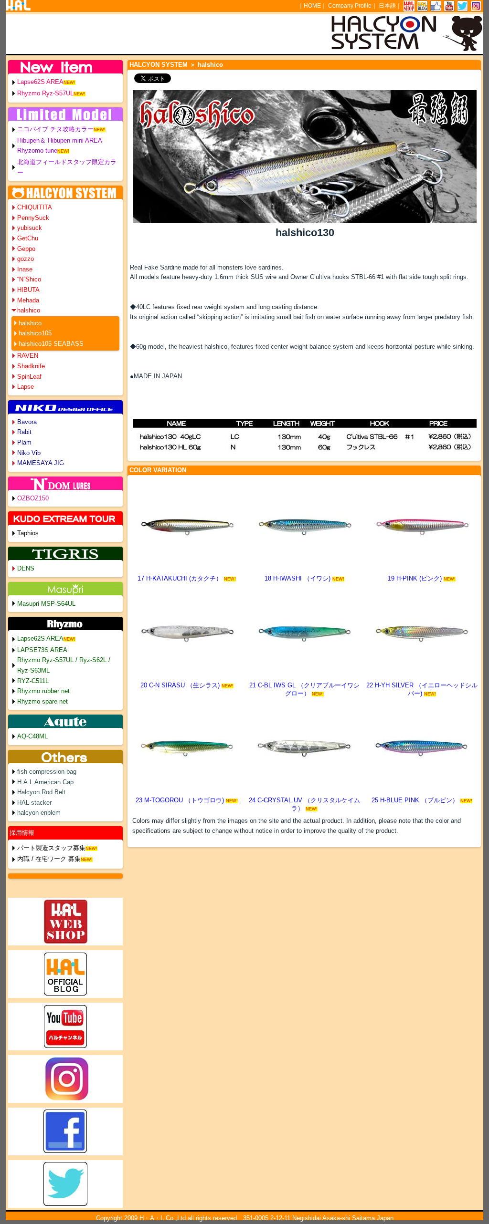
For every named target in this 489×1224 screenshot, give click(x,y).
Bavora (27, 421)
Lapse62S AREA (40, 81)
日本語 (387, 5)
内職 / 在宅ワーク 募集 (49, 858)
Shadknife (31, 366)
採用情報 (22, 832)
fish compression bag (46, 771)
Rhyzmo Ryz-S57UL (45, 93)
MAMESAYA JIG (40, 463)
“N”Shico (29, 279)
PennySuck (33, 217)
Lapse (25, 386)
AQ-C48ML (32, 736)
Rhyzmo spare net (42, 701)
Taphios (28, 533)
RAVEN (27, 355)
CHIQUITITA (34, 207)
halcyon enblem (39, 812)
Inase (24, 269)
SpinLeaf (29, 376)
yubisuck (29, 227)
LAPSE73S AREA (42, 649)
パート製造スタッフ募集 (51, 847)
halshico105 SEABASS (51, 343)
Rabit (24, 432)
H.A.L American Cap (45, 782)
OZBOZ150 (33, 498)
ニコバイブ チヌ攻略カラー (55, 129)
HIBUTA (28, 289)
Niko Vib (29, 452)
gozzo (25, 258)
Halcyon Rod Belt (41, 792)
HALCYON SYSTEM (158, 64)
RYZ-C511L (33, 681)
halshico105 (35, 333)
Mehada (28, 300)
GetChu (27, 238)
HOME (312, 5)
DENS (25, 568)
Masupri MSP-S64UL (46, 603)
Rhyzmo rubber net (43, 691)
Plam (24, 442)
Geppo (26, 248)
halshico (28, 310)
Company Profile (350, 5)
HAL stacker (34, 802)
